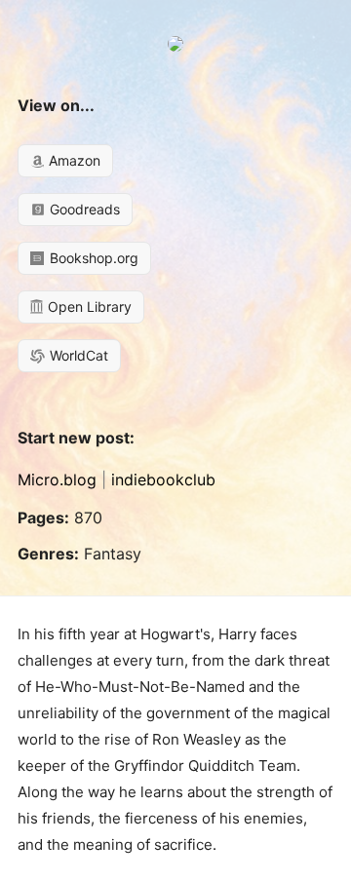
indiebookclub (163, 479)
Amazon (72, 160)
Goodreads (83, 209)
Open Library (88, 306)
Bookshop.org (92, 257)
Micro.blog (57, 479)
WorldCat (77, 355)
